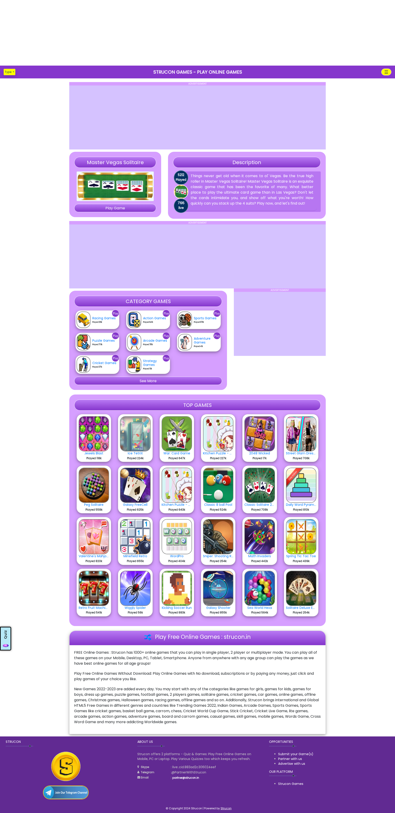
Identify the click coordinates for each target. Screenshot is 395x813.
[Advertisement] (197, 32)
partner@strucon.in (185, 778)
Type (8, 72)
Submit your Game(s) (295, 754)
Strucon (226, 808)
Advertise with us (291, 763)
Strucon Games (290, 783)
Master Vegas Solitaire (115, 162)
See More (148, 381)
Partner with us (290, 759)
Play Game (115, 208)
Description (246, 162)
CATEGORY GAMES (148, 301)
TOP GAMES (197, 405)
